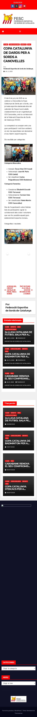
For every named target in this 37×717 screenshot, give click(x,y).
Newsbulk (30, 710)
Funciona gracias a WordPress (12, 710)
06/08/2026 (11, 424)
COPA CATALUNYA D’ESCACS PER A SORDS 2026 (15, 489)
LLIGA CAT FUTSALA (10, 329)
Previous (7, 254)
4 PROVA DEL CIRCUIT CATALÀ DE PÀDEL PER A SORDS (11, 290)
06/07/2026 (11, 470)
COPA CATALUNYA (14, 44)
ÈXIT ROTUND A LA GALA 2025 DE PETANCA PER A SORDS (25, 290)
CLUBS (6, 44)
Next (29, 254)
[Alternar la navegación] (20, 31)
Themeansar (18, 713)
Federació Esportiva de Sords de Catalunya (18, 69)
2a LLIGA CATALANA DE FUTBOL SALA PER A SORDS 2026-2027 (18, 335)
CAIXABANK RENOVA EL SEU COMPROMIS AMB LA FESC (17, 379)
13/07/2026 (11, 447)
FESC (29, 44)
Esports (23, 44)
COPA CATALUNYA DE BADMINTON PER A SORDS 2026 (17, 357)
